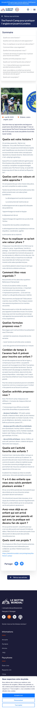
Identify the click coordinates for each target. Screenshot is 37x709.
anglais (5, 119)
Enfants (22, 117)
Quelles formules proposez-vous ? (14, 50)
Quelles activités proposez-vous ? (14, 59)
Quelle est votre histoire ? (11, 38)
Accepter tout (18, 695)
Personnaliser (18, 700)
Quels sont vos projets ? (11, 77)
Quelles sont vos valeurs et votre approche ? (18, 41)
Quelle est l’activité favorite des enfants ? (17, 62)
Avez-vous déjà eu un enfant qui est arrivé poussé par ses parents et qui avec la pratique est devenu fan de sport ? (18, 72)
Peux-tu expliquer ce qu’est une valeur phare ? (18, 44)
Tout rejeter (18, 705)
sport (11, 119)
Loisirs (28, 117)
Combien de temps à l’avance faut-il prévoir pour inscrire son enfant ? (18, 54)
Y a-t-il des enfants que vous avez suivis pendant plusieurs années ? (16, 66)
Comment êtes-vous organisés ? (14, 47)
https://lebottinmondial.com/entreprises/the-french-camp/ (18, 554)
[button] (34, 9)
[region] (18, 692)
